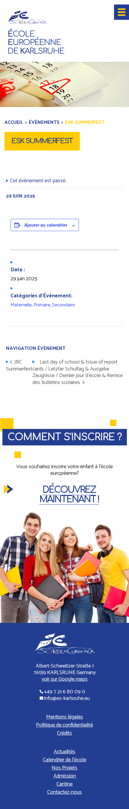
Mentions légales (64, 717)
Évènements (44, 122)
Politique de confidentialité (64, 725)
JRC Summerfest (19, 365)
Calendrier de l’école (64, 760)
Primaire (42, 305)
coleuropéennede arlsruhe (36, 42)
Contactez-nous (64, 792)
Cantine (64, 784)
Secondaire (63, 305)
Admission (64, 776)
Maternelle (21, 305)
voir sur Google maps (65, 679)
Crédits (64, 733)
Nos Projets (64, 768)
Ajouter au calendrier (45, 225)
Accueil (13, 122)
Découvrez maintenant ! (69, 494)
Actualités (64, 751)
